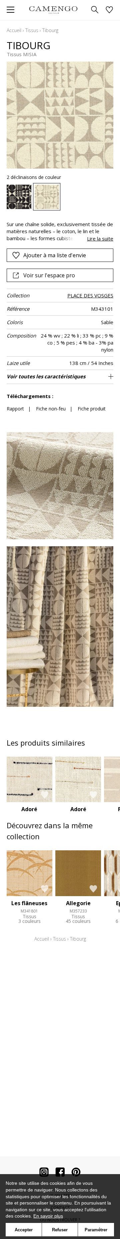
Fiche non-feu (51, 408)
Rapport (15, 408)
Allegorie (78, 903)
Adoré (29, 809)
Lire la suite (100, 238)
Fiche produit (92, 408)
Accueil (14, 30)
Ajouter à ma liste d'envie (54, 255)
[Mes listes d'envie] (109, 10)
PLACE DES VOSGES (90, 295)
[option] (19, 197)
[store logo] (53, 10)
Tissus (31, 30)
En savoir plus (48, 1216)
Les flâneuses (29, 903)
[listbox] (60, 197)
